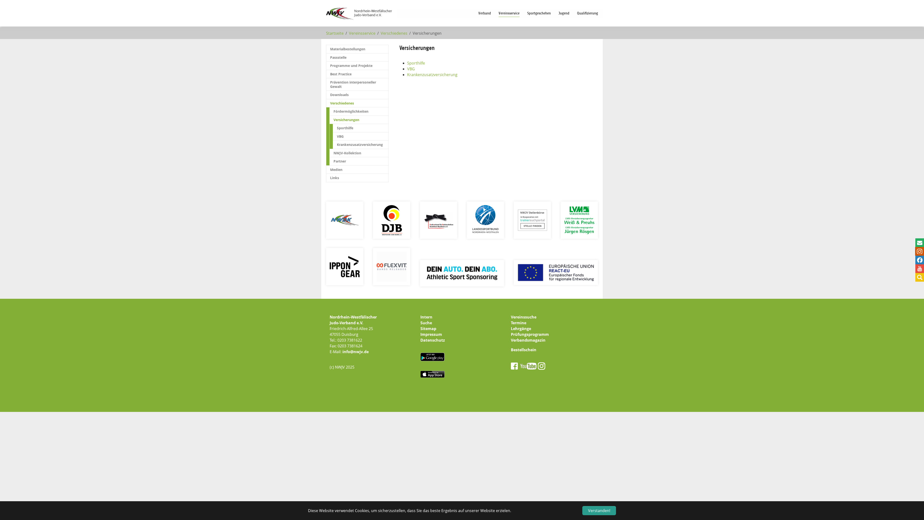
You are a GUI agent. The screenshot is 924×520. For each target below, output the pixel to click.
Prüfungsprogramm (530, 334)
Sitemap (428, 328)
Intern (426, 317)
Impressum (431, 334)
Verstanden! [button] (599, 510)
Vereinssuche (523, 317)
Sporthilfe (416, 63)
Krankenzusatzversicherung (432, 74)
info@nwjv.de (355, 351)
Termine (518, 322)
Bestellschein (523, 349)
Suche (426, 322)
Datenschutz (432, 340)
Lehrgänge (521, 328)
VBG (411, 69)
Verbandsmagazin (528, 340)
